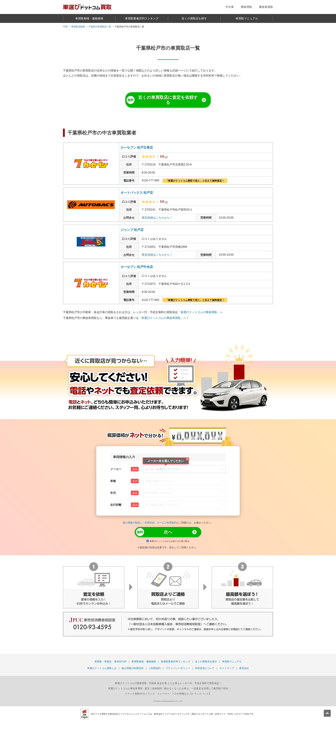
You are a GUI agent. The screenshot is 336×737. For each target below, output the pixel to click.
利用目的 (150, 522)
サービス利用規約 (167, 522)
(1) (166, 157)
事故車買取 (266, 6)
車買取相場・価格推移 (89, 18)
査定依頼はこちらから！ (157, 217)
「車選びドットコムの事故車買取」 (161, 317)
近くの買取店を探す (194, 18)
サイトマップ (226, 668)
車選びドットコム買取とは (102, 668)
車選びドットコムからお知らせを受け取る (170, 541)
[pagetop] (327, 713)
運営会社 (244, 668)
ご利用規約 (154, 668)
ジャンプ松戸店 (132, 230)
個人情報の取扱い (132, 522)
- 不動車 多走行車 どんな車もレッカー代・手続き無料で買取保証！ (168, 683)
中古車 (229, 6)
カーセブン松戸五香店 (137, 147)
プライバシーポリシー (178, 668)
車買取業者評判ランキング (142, 18)
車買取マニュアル (247, 18)
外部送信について (205, 668)
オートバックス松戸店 (137, 192)
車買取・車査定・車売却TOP (110, 661)
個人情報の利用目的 (132, 668)
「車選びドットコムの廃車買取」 (199, 312)
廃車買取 (246, 6)
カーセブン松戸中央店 (137, 267)
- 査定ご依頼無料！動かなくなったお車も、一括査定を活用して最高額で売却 (168, 688)
